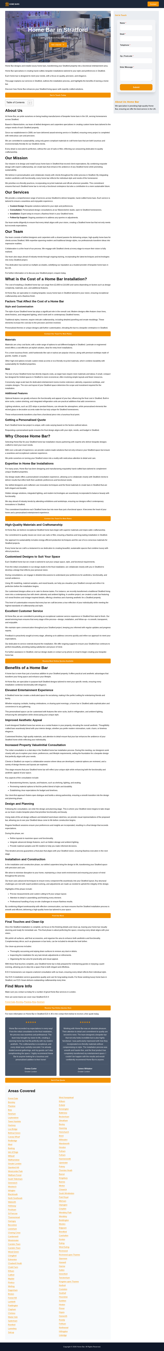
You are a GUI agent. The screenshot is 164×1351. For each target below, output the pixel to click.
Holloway (12, 1206)
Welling (11, 1286)
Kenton (62, 1239)
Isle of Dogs (13, 1152)
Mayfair (11, 1279)
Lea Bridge (12, 1129)
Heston (62, 1305)
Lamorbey (12, 1329)
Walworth (12, 1202)
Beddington (64, 1220)
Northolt (62, 1285)
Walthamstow (13, 1160)
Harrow (62, 1266)
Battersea (63, 1113)
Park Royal (63, 1197)
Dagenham (13, 1290)
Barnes (62, 1182)
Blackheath (13, 1194)
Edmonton (12, 1259)
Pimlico (11, 1282)
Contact (153, 4)
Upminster (63, 1163)
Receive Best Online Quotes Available (58, 661)
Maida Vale (13, 1317)
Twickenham (64, 1278)
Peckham (12, 1210)
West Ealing (64, 1247)
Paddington (13, 1306)
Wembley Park (65, 1213)
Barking (11, 1148)
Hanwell (62, 1262)
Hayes (61, 1312)
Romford (11, 1325)
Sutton (61, 1270)
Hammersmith (65, 1159)
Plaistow (27, 1002)
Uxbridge (63, 1335)
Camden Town (14, 1244)
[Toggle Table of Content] (28, 103)
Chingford (12, 1256)
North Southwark (15, 1198)
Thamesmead (14, 1217)
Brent (61, 1136)
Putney (62, 1166)
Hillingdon (63, 1331)
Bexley (62, 1124)
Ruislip (62, 1320)
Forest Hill (12, 1298)
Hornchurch (64, 1132)
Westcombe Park (15, 1171)
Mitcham (62, 1201)
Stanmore (63, 1259)
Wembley (63, 1216)
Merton (62, 1186)
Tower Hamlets (14, 1121)
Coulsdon (63, 1289)
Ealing (61, 1243)
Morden (62, 1224)
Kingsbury (63, 1178)
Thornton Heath (65, 1170)
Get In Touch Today (58, 95)
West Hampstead (66, 1097)
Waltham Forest (14, 1175)
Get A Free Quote (58, 1080)
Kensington (64, 1109)
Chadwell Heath (15, 1263)
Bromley (19, 1002)
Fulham (62, 1151)
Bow (34, 1002)
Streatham (63, 1120)
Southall (62, 1293)
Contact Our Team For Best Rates (58, 334)
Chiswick (63, 1190)
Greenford (63, 1274)
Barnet (62, 1174)
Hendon (62, 1147)
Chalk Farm (13, 1267)
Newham (41, 1002)
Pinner (62, 1308)
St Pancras (12, 1213)
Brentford (63, 1232)
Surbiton (62, 1301)
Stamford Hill (13, 1167)
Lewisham (12, 1229)
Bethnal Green (14, 1133)
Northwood (63, 1328)
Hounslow (63, 1297)
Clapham (12, 1309)
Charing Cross (14, 1233)
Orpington (63, 1205)
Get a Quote (56, 45)
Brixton (11, 1294)
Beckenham (64, 1117)
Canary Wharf (14, 1137)
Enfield (62, 1105)
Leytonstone (13, 1118)
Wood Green (13, 1252)
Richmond (63, 1251)
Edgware (63, 1228)
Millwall (11, 1156)
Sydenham (12, 1321)
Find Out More (58, 916)
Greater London (14, 1164)
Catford (11, 1275)
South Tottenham (15, 1179)
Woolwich (12, 1187)
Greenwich (12, 1183)
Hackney (12, 1125)
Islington (11, 1190)
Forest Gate (10, 1002)
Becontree (12, 1225)
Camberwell (13, 1236)
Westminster (13, 1240)
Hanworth (63, 1316)
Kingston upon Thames (69, 1282)
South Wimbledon (66, 1193)
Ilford (10, 1144)
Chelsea (11, 1313)
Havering (63, 1128)
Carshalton (63, 1236)
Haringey (12, 1221)
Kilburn (62, 1101)
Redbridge (12, 1141)
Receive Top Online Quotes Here (58, 1008)
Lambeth (11, 1302)
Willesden (63, 1140)
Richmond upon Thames (69, 1255)
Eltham (11, 1271)
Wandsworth (64, 1143)
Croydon (62, 1209)
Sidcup (11, 1332)
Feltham (62, 1324)
